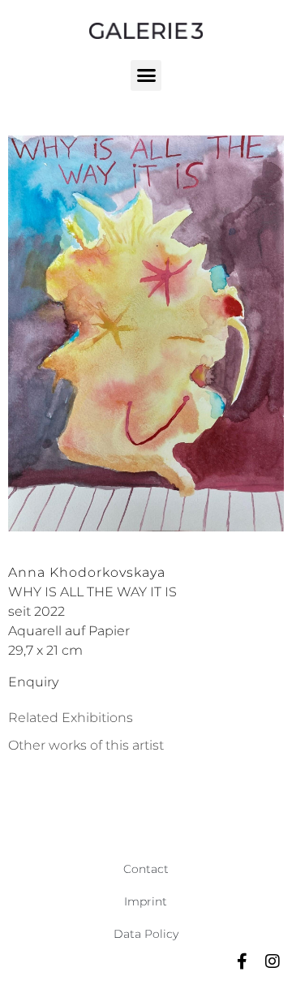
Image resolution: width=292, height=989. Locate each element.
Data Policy (146, 934)
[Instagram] (272, 961)
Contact (146, 869)
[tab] (70, 718)
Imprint (145, 901)
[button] (146, 75)
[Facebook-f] (241, 961)
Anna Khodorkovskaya (86, 572)
